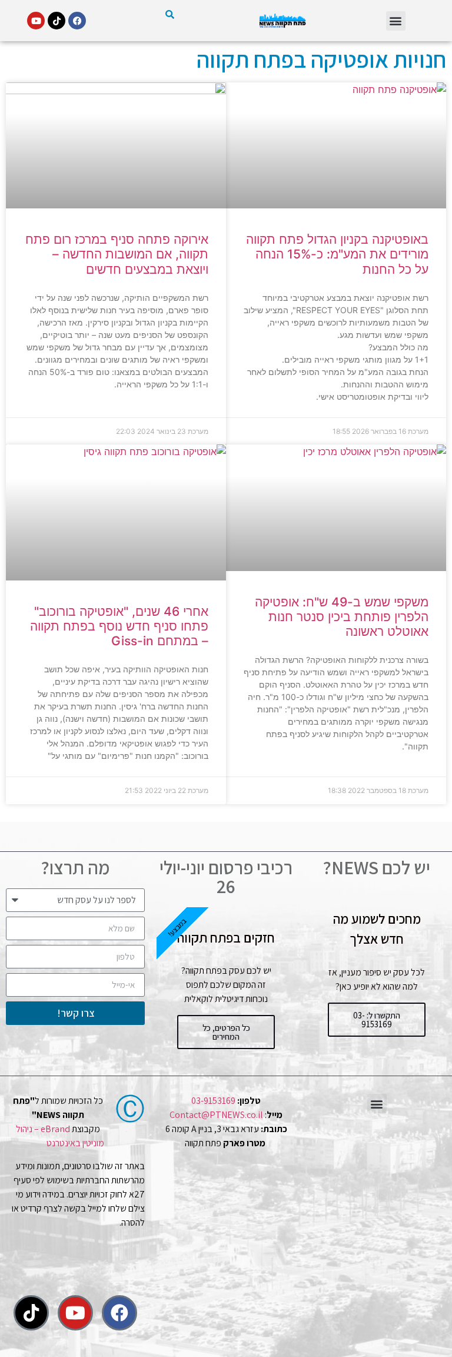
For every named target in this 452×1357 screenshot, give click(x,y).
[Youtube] (36, 20)
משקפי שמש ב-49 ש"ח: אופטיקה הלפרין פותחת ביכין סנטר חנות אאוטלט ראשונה (341, 617)
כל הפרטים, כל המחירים (226, 1032)
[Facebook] (77, 20)
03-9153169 (213, 1100)
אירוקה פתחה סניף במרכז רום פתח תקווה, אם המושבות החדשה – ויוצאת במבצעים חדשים (116, 254)
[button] (396, 21)
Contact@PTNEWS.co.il (216, 1115)
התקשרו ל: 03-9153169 (376, 1020)
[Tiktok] (56, 20)
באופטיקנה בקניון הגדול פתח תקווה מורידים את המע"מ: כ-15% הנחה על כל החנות (337, 254)
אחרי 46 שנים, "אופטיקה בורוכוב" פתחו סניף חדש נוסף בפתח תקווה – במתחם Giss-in (119, 626)
